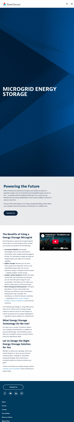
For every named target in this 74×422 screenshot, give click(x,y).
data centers (19, 298)
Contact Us (10, 213)
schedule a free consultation (12, 369)
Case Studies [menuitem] (6, 413)
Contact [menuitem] (4, 409)
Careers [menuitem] (4, 406)
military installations (17, 301)
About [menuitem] (4, 402)
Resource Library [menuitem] (7, 417)
